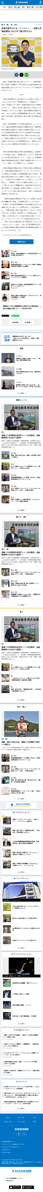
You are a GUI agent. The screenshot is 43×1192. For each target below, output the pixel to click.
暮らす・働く (30, 7)
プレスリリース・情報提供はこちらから (13, 1144)
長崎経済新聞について (9, 1141)
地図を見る (22, 242)
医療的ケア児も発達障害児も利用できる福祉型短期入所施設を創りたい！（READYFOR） (20, 307)
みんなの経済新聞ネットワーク (21, 1171)
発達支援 (5, 34)
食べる (10, 7)
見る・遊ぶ (17, 7)
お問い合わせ (6, 1149)
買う (23, 7)
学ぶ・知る (39, 7)
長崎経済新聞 (21, 2)
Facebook (19, 1134)
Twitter (24, 1134)
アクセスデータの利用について (11, 1147)
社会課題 (11, 34)
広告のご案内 (6, 1152)
